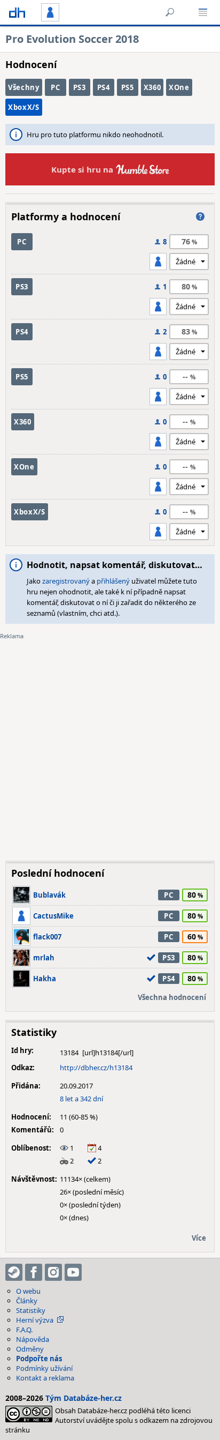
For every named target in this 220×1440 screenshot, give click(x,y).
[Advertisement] (110, 742)
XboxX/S (24, 107)
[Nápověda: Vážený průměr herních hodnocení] (200, 216)
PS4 (103, 87)
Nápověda (32, 1339)
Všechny (24, 87)
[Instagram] (53, 1272)
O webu (28, 1291)
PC (55, 87)
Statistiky (30, 1310)
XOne (179, 87)
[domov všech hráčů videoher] (17, 12)
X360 (152, 87)
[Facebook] (33, 1272)
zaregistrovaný (66, 581)
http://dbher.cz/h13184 (96, 1067)
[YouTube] (73, 1272)
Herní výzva (34, 1320)
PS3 (79, 87)
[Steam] (13, 1272)
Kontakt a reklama (45, 1378)
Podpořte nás (39, 1358)
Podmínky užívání (44, 1368)
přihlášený (113, 581)
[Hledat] (170, 12)
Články (26, 1300)
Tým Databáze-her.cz (83, 1398)
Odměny (30, 1349)
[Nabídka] (203, 12)
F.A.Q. (24, 1329)
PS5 (127, 87)
